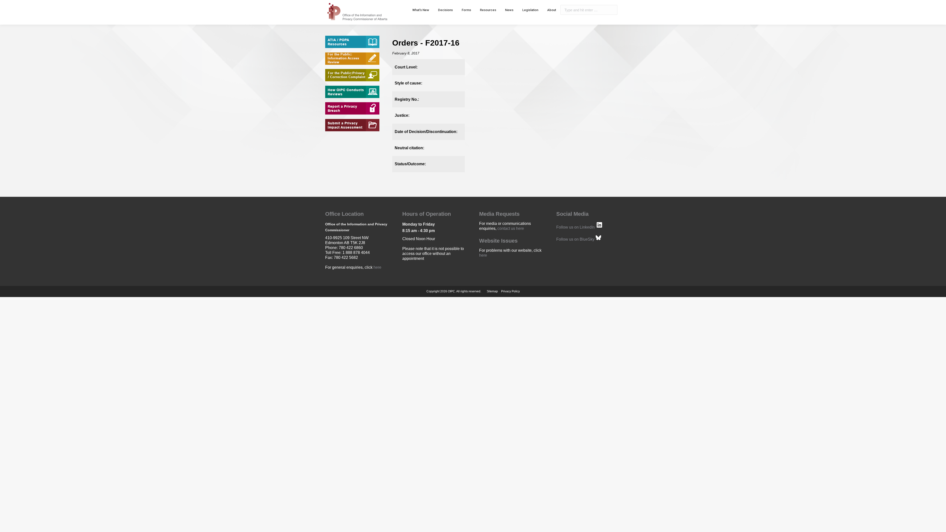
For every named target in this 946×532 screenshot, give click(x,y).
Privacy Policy (510, 291)
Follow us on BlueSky (575, 239)
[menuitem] (420, 9)
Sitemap (492, 291)
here (377, 267)
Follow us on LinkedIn (575, 227)
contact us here (510, 228)
